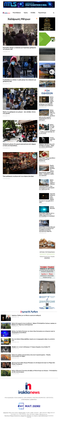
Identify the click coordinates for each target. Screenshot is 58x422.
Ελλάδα (33, 12)
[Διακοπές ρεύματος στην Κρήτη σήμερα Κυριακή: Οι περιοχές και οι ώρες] (44, 196)
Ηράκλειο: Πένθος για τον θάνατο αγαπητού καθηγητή (26, 315)
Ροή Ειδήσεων (17, 12)
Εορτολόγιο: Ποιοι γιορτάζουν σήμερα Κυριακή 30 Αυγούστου (47, 159)
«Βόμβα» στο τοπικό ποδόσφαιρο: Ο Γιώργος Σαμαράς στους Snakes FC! (31, 347)
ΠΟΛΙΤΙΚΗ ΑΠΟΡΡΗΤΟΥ (39, 397)
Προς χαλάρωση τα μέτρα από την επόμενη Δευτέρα (18, 176)
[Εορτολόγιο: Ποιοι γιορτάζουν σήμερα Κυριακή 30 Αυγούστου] (44, 154)
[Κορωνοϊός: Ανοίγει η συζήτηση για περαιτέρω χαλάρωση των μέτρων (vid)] (20, 35)
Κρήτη (26, 12)
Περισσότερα (42, 12)
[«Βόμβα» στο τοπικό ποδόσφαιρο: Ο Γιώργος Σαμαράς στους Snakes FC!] (6, 349)
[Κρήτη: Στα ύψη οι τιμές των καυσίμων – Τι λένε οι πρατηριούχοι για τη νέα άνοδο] (44, 127)
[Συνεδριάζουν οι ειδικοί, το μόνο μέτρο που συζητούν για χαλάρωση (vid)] (20, 67)
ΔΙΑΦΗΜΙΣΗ (33, 399)
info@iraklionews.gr (43, 414)
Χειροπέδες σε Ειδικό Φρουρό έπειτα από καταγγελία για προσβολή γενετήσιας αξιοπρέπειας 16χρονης (47, 229)
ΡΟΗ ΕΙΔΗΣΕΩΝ (9, 397)
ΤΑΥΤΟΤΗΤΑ (49, 397)
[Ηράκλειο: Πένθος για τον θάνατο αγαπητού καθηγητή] (6, 318)
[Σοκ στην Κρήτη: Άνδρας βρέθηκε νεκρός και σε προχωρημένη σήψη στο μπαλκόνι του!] (6, 341)
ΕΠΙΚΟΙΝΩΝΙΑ (25, 399)
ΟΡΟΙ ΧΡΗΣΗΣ (28, 397)
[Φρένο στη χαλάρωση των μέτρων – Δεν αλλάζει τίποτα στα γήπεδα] (20, 99)
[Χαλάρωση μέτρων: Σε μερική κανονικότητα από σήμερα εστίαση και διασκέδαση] (20, 131)
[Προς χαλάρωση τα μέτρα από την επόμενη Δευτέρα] (20, 163)
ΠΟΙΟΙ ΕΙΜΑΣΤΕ (18, 397)
